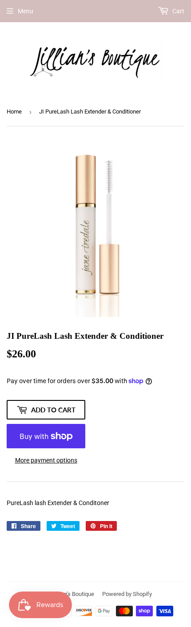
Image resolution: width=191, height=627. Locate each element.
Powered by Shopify (127, 594)
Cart (177, 11)
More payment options (46, 460)
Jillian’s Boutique (73, 594)
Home (14, 111)
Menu (25, 11)
